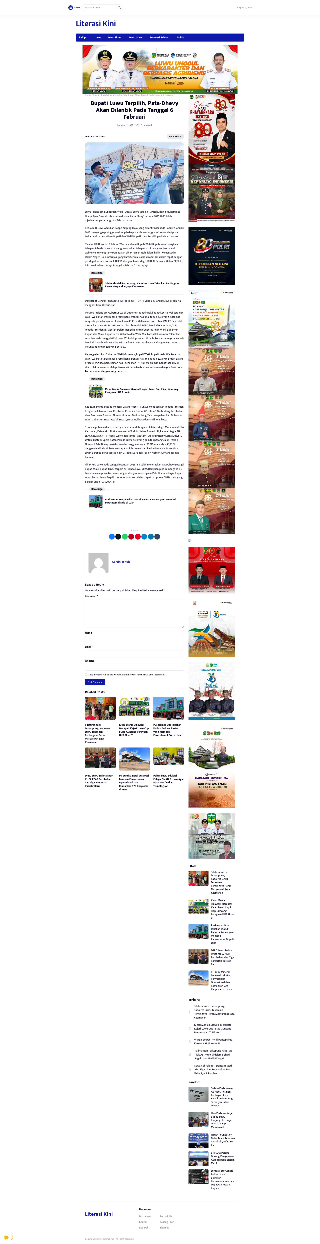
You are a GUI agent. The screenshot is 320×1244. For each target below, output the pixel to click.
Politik (180, 37)
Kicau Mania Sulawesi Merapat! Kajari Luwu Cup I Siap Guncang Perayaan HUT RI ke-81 (141, 391)
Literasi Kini (96, 24)
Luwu (97, 37)
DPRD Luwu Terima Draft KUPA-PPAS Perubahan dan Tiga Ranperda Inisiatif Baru (99, 781)
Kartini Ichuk (121, 561)
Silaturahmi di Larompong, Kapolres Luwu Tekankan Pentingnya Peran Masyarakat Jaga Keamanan (142, 285)
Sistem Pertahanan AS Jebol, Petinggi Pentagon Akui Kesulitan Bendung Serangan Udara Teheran (222, 1097)
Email (89, 646)
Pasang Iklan (167, 1222)
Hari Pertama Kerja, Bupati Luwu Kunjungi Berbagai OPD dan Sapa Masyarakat (222, 1120)
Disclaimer (145, 1216)
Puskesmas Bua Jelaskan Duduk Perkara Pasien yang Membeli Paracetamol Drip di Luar (140, 501)
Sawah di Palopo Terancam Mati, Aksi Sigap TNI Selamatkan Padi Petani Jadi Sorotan (213, 1069)
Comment (91, 596)
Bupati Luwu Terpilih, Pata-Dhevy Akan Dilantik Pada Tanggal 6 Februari (134, 110)
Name (89, 632)
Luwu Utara (135, 37)
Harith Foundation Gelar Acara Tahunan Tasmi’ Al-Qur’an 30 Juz (223, 1140)
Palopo (83, 37)
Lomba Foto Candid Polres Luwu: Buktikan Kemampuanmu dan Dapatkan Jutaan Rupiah (222, 1179)
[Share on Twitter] (118, 537)
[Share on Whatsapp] (125, 537)
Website (89, 660)
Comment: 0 (175, 136)
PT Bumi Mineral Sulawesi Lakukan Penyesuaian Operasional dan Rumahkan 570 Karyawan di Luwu (134, 783)
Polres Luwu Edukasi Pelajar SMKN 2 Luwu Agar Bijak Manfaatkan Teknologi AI (168, 781)
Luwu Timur (115, 37)
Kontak (143, 1222)
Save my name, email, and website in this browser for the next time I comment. (126, 675)
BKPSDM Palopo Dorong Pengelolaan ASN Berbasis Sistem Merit (222, 1158)
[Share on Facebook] (112, 537)
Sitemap (164, 1227)
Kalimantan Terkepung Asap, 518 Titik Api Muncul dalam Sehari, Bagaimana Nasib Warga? (213, 1054)
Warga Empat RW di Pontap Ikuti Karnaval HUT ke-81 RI (213, 1042)
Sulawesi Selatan (159, 37)
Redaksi (143, 1227)
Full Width (166, 1216)
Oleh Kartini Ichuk (95, 136)
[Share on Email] (131, 537)
